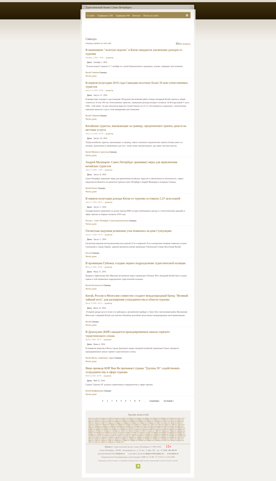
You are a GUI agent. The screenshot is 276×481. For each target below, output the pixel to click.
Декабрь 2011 (141, 439)
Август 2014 (100, 436)
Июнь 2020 (160, 426)
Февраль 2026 (133, 418)
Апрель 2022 (92, 425)
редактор (110, 57)
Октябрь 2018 (116, 429)
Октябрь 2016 (100, 432)
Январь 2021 (106, 426)
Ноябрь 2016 (92, 432)
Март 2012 (118, 439)
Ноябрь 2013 (165, 436)
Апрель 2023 (98, 423)
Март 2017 (159, 431)
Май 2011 (98, 440)
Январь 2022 (114, 425)
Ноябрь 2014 (173, 434)
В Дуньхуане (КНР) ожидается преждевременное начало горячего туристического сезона (128, 334)
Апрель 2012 (111, 439)
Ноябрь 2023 (142, 421)
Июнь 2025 (98, 420)
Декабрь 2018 (100, 429)
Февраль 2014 (142, 436)
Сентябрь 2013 (182, 436)
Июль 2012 (91, 439)
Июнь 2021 (168, 425)
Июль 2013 (99, 437)
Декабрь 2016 (181, 431)
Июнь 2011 (91, 440)
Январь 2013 (140, 437)
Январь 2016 (165, 432)
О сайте (91, 15)
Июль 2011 (181, 439)
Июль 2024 (181, 420)
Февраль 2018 (173, 429)
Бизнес (94, 188)
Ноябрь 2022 (135, 423)
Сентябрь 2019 (132, 428)
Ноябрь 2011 (149, 439)
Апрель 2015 (135, 434)
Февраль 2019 (181, 428)
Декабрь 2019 (108, 428)
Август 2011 (173, 439)
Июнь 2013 (105, 437)
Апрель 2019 (167, 428)
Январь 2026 (140, 418)
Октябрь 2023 (150, 421)
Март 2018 (166, 429)
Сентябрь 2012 (173, 437)
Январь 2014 (149, 436)
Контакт (137, 15)
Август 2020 (146, 426)
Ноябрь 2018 (107, 429)
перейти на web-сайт (102, 43)
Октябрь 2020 (130, 426)
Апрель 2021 (181, 425)
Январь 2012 (133, 439)
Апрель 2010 (98, 442)
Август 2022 (160, 423)
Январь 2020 (100, 428)
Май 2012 (104, 439)
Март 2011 (112, 440)
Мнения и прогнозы (100, 151)
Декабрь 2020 (114, 426)
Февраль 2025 (126, 420)
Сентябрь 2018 (124, 429)
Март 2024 (112, 421)
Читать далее (91, 75)
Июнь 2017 (138, 431)
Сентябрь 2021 (146, 425)
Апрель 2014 (127, 436)
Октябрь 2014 (181, 434)
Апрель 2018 (159, 429)
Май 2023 (91, 423)
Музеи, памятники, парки (102, 357)
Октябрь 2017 (108, 431)
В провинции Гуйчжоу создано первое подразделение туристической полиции (135, 263)
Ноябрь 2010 (142, 440)
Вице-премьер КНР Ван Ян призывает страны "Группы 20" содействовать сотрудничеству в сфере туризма (133, 370)
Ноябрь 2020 (122, 426)
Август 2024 (173, 420)
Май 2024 (98, 421)
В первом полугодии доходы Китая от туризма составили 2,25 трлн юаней (133, 198)
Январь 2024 (126, 421)
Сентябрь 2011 (165, 439)
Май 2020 (167, 426)
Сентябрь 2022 (152, 423)
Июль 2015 (116, 434)
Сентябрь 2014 (92, 436)
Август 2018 (132, 429)
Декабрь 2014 (165, 434)
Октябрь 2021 (138, 425)
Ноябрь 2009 (120, 442)
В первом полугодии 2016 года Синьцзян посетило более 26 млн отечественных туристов (137, 85)
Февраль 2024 (119, 421)
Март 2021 (91, 426)
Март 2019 (174, 428)
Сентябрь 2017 (116, 431)
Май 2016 (137, 432)
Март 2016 (150, 432)
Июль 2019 (147, 428)
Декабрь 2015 (173, 432)
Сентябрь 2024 (165, 420)
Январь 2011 (126, 440)
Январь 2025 (133, 420)
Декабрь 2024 (141, 420)
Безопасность (97, 285)
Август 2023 (167, 421)
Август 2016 (116, 432)
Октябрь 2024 (157, 420)
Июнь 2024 (91, 421)
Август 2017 (124, 431)
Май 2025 (104, 420)
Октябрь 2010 (150, 440)
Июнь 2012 (98, 439)
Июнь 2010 (181, 440)
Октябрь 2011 (157, 439)
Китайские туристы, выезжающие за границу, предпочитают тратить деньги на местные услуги (136, 128)
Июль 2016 (124, 432)
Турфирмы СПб (105, 15)
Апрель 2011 (104, 440)
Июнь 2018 (146, 429)
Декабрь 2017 (92, 431)
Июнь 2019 (154, 428)
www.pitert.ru (172, 453)
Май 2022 (180, 423)
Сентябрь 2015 (101, 434)
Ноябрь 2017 (100, 431)
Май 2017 (145, 431)
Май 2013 (112, 437)
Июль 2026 (99, 418)
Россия (88, 220)
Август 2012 (181, 437)
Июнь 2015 (122, 434)
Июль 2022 (167, 423)
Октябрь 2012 (164, 437)
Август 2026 (92, 418)
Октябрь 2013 (173, 436)
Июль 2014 (108, 436)
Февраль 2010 (112, 442)
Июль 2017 (132, 431)
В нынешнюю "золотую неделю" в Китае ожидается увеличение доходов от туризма (134, 52)
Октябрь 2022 (144, 423)
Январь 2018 (181, 429)
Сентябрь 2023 (159, 421)
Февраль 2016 (158, 432)
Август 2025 (181, 418)
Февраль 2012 (126, 439)
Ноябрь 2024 (149, 420)
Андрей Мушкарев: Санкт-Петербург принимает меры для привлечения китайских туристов (131, 164)
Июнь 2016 (130, 432)
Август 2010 (167, 440)
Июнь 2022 (174, 423)
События (95, 72)
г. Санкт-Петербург (100, 220)
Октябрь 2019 (124, 428)
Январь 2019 (92, 429)
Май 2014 (121, 436)
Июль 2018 (139, 429)
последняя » (169, 400)
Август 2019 (140, 428)
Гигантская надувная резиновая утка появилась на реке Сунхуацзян (128, 231)
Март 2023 (105, 423)
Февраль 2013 (133, 437)
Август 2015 (109, 434)
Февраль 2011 (119, 440)
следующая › (154, 400)
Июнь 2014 (114, 436)
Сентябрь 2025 (173, 418)
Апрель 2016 (143, 432)
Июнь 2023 (181, 421)
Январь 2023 (120, 423)
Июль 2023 (174, 421)
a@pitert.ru (120, 453)
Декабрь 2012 (149, 437)
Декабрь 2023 (134, 421)
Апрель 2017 (151, 431)
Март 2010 (105, 442)
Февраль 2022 (106, 425)
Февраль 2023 (112, 423)
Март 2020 (181, 426)
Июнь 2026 (105, 418)
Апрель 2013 (118, 437)
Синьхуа (103, 72)
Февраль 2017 (166, 431)
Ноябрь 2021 (130, 425)
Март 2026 (126, 418)
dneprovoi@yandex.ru (154, 453)
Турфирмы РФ (123, 15)
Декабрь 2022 (128, 423)
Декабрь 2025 (149, 418)
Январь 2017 (173, 431)
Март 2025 (118, 420)
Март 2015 (143, 434)
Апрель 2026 (118, 418)
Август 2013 (92, 437)
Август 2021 (154, 425)
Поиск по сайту (151, 15)
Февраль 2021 (99, 426)
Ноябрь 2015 (181, 432)
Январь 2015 (157, 434)
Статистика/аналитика (119, 220)
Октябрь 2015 (92, 434)
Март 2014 (135, 436)
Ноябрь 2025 (156, 418)
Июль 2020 (154, 426)
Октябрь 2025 (164, 418)
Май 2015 (129, 434)
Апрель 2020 (173, 426)
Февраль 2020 (92, 428)
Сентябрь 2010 (159, 440)
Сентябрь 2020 (138, 426)
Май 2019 (160, 428)
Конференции (97, 390)
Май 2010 (91, 442)
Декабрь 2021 (122, 425)
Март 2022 (99, 425)
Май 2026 (112, 418)
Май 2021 (174, 425)
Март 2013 (126, 437)
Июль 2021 (161, 425)
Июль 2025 (91, 420)
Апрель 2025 (111, 420)
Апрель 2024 (104, 421)
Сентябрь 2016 (108, 432)
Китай (88, 72)
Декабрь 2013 (157, 436)
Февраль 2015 (150, 434)
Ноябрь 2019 (115, 428)
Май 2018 (152, 429)
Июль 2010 (174, 440)
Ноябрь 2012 (156, 437)
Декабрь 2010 (134, 440)
